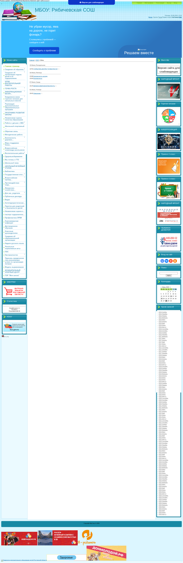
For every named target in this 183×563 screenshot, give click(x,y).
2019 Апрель (163, 375)
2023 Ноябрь (163, 464)
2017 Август (162, 346)
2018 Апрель (163, 359)
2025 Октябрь (163, 497)
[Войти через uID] (162, 261)
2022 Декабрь (163, 445)
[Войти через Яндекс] (171, 261)
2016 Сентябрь (163, 329)
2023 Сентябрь (163, 460)
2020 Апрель (163, 389)
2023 (37, 60)
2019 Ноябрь (163, 383)
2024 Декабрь (163, 478)
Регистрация (160, 3)
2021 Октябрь (163, 422)
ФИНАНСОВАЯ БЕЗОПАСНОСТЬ (44, 86)
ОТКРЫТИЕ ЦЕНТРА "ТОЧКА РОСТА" (45, 69)
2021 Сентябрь (163, 420)
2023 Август (162, 458)
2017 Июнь (162, 344)
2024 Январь (163, 465)
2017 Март (162, 338)
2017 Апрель (163, 340)
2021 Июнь (162, 415)
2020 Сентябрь (163, 398)
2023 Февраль (163, 449)
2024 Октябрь (163, 477)
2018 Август (162, 364)
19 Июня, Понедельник (37, 65)
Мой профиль (149, 3)
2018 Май (162, 361)
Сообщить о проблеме (44, 50)
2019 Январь (163, 372)
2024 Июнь (162, 473)
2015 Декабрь (163, 314)
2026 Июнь (162, 512)
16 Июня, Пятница (36, 72)
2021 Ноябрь (163, 424)
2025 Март (162, 484)
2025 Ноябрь (163, 499)
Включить (33, 0)
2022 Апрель (163, 434)
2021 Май (162, 413)
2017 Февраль (163, 336)
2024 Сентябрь (163, 475)
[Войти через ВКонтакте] (166, 261)
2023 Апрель (163, 452)
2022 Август (162, 439)
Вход (175, 3)
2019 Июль (162, 379)
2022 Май (162, 435)
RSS (180, 17)
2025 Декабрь (163, 501)
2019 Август (162, 381)
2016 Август (162, 327)
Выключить (26, 0)
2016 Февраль (163, 317)
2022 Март (162, 432)
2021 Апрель (163, 411)
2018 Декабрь (163, 370)
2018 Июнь (162, 362)
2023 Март (162, 450)
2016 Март (162, 319)
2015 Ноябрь (163, 312)
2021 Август (162, 419)
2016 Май (162, 323)
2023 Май (162, 454)
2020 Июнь (162, 392)
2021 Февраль (163, 407)
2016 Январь (163, 316)
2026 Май (162, 510)
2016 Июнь (162, 325)
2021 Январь (163, 405)
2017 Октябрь (163, 349)
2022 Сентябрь (163, 441)
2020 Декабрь (163, 404)
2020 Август (162, 396)
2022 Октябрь (163, 443)
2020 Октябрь (163, 400)
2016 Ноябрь (163, 332)
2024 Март (162, 469)
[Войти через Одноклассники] (175, 261)
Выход (169, 3)
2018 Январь (163, 355)
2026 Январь (163, 503)
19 (161, 298)
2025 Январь (163, 480)
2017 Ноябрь (163, 351)
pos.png (6, 336)
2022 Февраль (163, 430)
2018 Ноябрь (163, 368)
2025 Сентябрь (163, 495)
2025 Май (162, 488)
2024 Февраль (163, 467)
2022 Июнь (162, 437)
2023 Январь (163, 447)
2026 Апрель (163, 508)
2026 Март (162, 507)
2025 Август (162, 493)
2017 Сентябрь (163, 347)
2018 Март (162, 357)
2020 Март (162, 387)
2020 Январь (163, 385)
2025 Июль (162, 492)
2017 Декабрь (163, 353)
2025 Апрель (163, 486)
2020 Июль (162, 394)
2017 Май (162, 342)
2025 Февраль (163, 482)
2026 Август (162, 514)
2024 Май (162, 471)
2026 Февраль (163, 505)
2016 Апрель (163, 321)
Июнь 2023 (165, 287)
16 (171, 296)
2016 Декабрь (163, 334)
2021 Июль (162, 417)
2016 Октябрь (163, 331)
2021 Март (162, 409)
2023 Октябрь (163, 462)
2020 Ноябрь (163, 402)
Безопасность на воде (40, 76)
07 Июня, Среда (35, 82)
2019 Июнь (162, 377)
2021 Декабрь (163, 426)
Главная (139, 3)
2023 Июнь (162, 456)
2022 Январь (163, 428)
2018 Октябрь (163, 366)
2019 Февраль (163, 374)
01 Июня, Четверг (35, 89)
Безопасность (37, 78)
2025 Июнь (162, 490)
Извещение (37, 93)
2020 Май (162, 390)
